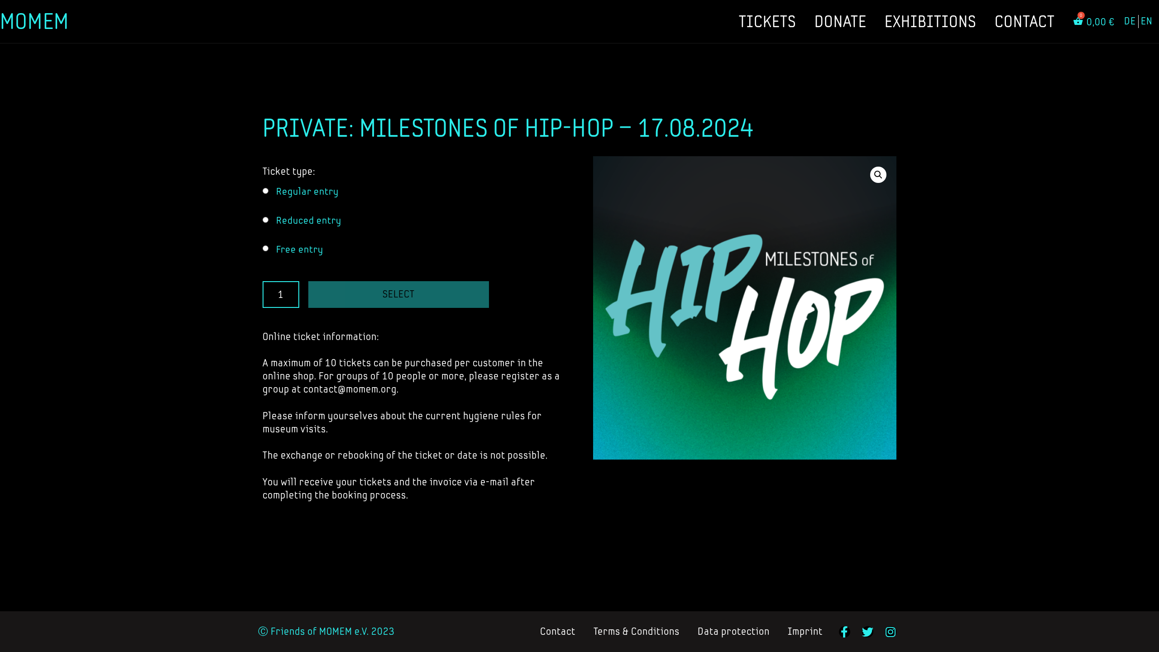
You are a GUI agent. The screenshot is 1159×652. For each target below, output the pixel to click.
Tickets (767, 21)
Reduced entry (308, 220)
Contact (1025, 21)
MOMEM (34, 21)
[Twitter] (867, 632)
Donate (840, 21)
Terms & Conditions (637, 631)
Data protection (734, 631)
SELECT (399, 294)
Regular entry (307, 191)
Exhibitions (931, 21)
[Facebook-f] (844, 632)
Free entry (299, 249)
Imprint (805, 631)
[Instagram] (890, 632)
